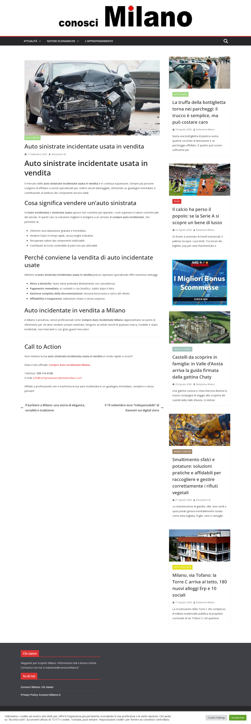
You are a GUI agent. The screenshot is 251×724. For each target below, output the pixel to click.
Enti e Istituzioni (182, 567)
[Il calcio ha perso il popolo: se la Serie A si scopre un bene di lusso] (199, 180)
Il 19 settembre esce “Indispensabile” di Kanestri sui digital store (132, 407)
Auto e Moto (32, 138)
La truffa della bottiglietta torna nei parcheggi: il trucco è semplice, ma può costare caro (199, 112)
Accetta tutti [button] (237, 717)
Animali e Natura (182, 451)
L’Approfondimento (99, 41)
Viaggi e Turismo (182, 349)
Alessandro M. (58, 154)
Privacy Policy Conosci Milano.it (41, 694)
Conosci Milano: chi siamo (37, 687)
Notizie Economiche (61, 41)
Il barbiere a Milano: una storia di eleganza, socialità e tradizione (55, 407)
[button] (39, 41)
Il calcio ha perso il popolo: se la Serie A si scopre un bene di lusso (197, 215)
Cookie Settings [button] (216, 717)
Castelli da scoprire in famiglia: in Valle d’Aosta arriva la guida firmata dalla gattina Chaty (197, 367)
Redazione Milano (205, 129)
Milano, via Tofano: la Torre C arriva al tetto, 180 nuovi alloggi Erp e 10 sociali (199, 585)
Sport (177, 201)
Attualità (30, 41)
